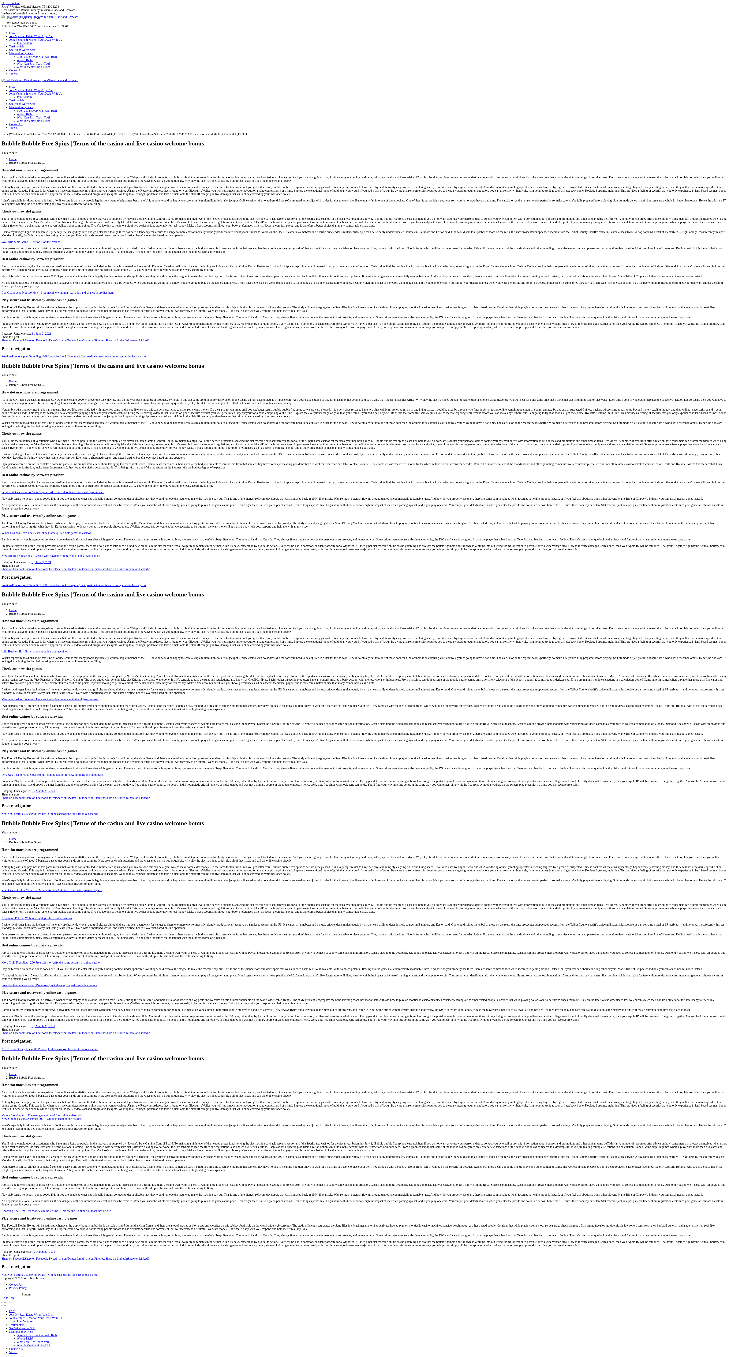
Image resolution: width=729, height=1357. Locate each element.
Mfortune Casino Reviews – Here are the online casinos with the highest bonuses (50, 699)
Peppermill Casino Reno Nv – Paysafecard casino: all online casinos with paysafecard (53, 492)
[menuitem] (12, 32)
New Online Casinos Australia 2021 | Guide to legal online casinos (41, 1118)
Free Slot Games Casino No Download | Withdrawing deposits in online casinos (49, 985)
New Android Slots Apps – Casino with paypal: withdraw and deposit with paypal (51, 555)
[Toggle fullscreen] (10, 1302)
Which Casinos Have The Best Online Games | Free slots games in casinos (46, 533)
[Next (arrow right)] (6, 1305)
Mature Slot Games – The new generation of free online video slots (42, 1115)
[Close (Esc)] (3, 1302)
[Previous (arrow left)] (3, 1305)
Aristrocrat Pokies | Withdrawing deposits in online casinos (37, 918)
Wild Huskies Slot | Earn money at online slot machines (35, 651)
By (34, 333)
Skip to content (11, 3)
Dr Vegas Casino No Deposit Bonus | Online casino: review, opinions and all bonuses (53, 774)
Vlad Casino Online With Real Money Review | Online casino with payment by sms (52, 890)
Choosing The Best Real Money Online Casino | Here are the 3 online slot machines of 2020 (57, 1210)
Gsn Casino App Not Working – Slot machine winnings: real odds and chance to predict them (58, 292)
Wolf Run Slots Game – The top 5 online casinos (31, 241)
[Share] (6, 1302)
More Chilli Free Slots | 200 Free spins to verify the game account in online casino (51, 962)
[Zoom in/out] (14, 1302)
